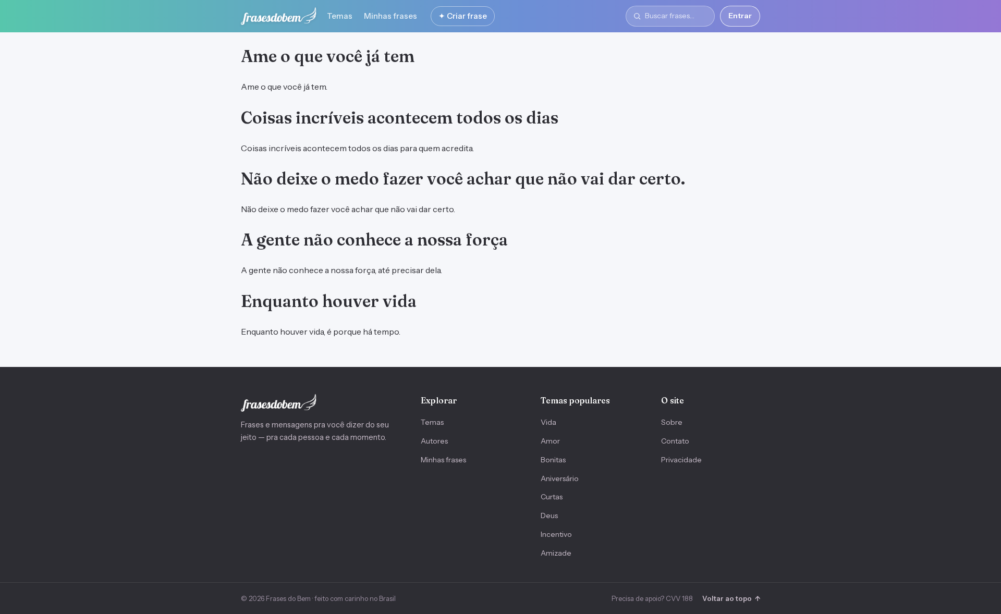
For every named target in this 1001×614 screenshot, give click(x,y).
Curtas (552, 496)
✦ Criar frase (462, 16)
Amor (550, 441)
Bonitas (553, 459)
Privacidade (681, 459)
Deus (549, 515)
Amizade (556, 553)
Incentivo (556, 534)
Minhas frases (390, 16)
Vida (548, 422)
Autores (434, 441)
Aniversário (560, 478)
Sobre (671, 422)
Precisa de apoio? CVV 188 (652, 598)
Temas (339, 16)
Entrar (740, 15)
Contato (675, 441)
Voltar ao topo (731, 598)
